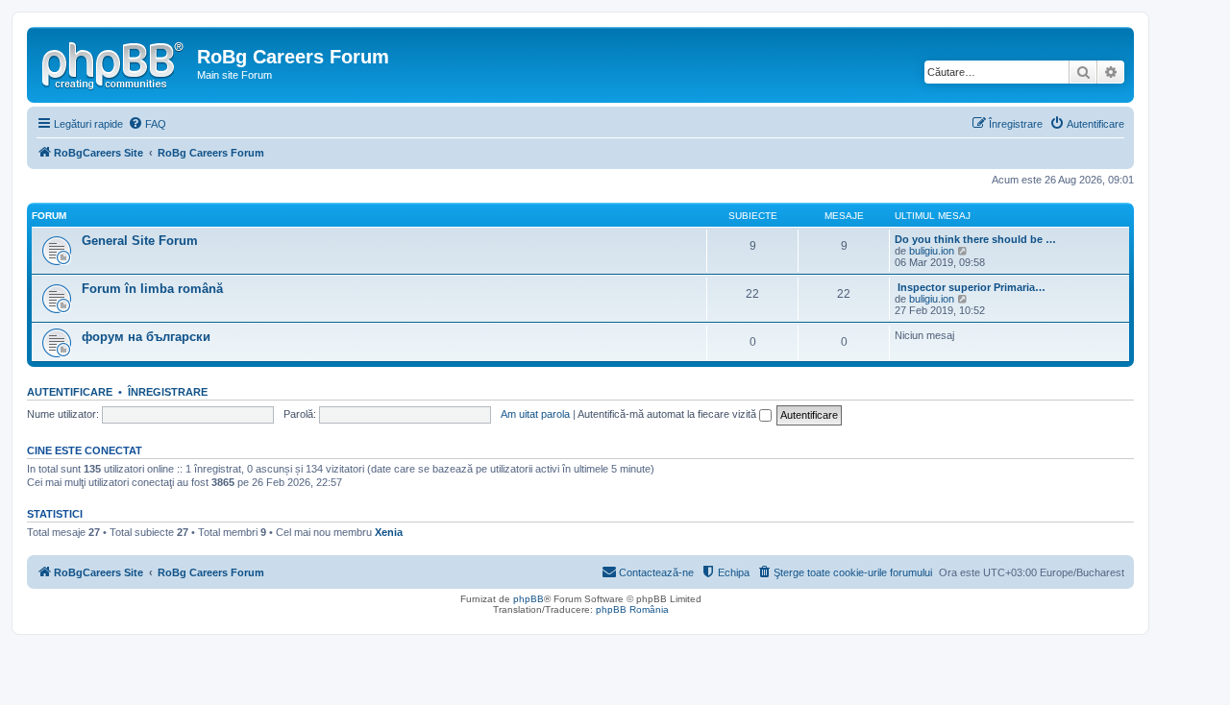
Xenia (389, 532)
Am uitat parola (535, 414)
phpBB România (632, 609)
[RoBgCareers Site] (114, 62)
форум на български (146, 336)
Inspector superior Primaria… (970, 287)
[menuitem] (147, 123)
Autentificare (69, 392)
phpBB (528, 599)
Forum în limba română (152, 288)
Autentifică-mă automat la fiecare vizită (668, 414)
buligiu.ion (931, 250)
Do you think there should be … (975, 239)
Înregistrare (168, 392)
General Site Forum (140, 240)
